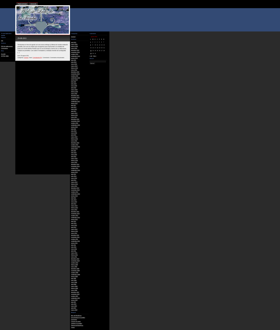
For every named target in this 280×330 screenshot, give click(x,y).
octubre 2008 (74, 272)
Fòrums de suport (76, 321)
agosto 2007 (74, 300)
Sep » (94, 56)
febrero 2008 (74, 288)
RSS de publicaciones (7, 46)
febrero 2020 (74, 46)
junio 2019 (73, 62)
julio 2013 (73, 197)
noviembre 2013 (75, 190)
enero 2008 (74, 290)
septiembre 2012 (75, 217)
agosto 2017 (74, 103)
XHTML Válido (5, 56)
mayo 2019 (74, 64)
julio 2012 (73, 221)
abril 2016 (73, 134)
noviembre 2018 (75, 74)
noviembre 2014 (75, 166)
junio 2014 (73, 176)
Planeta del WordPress (77, 325)
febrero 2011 (74, 254)
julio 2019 (73, 60)
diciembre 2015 (75, 142)
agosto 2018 (74, 79)
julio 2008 (73, 278)
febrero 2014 (74, 184)
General (26, 57)
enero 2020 (74, 48)
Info (2, 40)
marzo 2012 (74, 229)
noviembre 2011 (75, 237)
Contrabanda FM (37, 57)
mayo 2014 (74, 178)
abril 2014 (73, 180)
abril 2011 (73, 251)
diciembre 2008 (75, 268)
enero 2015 (74, 162)
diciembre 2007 (75, 292)
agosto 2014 (74, 172)
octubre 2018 (74, 75)
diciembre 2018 (75, 72)
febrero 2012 (74, 231)
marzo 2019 (74, 66)
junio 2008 (73, 280)
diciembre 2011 (75, 235)
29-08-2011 (22, 38)
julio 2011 (73, 245)
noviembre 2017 (75, 97)
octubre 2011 (74, 239)
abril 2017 (73, 111)
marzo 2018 (74, 89)
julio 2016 (73, 129)
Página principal (22, 3)
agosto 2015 (74, 148)
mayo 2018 (74, 85)
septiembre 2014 (75, 170)
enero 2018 (74, 93)
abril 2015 (73, 156)
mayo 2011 (74, 249)
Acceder (3, 54)
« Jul (91, 56)
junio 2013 (73, 199)
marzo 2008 (74, 286)
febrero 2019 (74, 68)
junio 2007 (73, 304)
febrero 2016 (74, 138)
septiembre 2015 (75, 146)
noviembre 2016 (75, 121)
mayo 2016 (74, 133)
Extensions (74, 319)
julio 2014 (73, 174)
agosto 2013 (74, 195)
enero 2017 (74, 117)
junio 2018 (73, 83)
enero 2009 (74, 266)
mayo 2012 (74, 225)
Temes (73, 327)
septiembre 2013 (75, 194)
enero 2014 (74, 186)
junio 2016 (73, 131)
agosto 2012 (74, 219)
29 (91, 53)
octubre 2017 (74, 99)
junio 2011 (73, 247)
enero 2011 (74, 256)
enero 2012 (74, 233)
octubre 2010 (74, 262)
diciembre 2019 (75, 50)
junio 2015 (73, 152)
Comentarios (4, 48)
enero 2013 (74, 209)
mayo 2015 (74, 154)
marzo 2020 (74, 44)
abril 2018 (73, 87)
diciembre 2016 (75, 119)
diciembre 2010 (75, 258)
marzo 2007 (74, 310)
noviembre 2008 (75, 270)
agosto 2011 (74, 243)
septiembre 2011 (75, 241)
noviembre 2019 (75, 52)
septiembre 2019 (75, 56)
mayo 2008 (74, 282)
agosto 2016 (74, 127)
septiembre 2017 (75, 101)
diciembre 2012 (75, 211)
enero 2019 (74, 70)
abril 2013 (73, 203)
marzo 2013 (74, 205)
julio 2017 (73, 105)
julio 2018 (73, 81)
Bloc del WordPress (76, 315)
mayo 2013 (74, 201)
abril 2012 (73, 227)
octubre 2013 (74, 192)
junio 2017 (73, 107)
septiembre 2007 (75, 298)
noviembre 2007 (75, 294)
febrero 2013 (74, 207)
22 (91, 50)
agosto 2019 (74, 58)
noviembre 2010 (75, 260)
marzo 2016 (74, 136)
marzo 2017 (74, 113)
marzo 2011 (74, 253)
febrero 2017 (74, 115)
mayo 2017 (74, 109)
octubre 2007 (74, 296)
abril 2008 (73, 284)
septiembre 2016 (75, 125)
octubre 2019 (74, 54)
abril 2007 (73, 308)
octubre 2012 (74, 215)
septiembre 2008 (75, 274)
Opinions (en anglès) (76, 323)
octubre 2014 (74, 168)
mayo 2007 (74, 306)
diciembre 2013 (75, 188)
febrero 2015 (74, 160)
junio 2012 (73, 223)
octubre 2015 (74, 144)
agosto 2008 (74, 276)
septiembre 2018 (75, 77)
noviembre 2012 (75, 213)
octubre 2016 (74, 123)
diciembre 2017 (75, 95)
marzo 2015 (74, 158)
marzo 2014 (74, 182)
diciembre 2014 (75, 164)
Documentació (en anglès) (78, 317)
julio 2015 (73, 150)
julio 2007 (73, 302)
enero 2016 (74, 140)
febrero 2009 (74, 264)
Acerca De (33, 3)
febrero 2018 (74, 91)
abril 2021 (73, 42)
